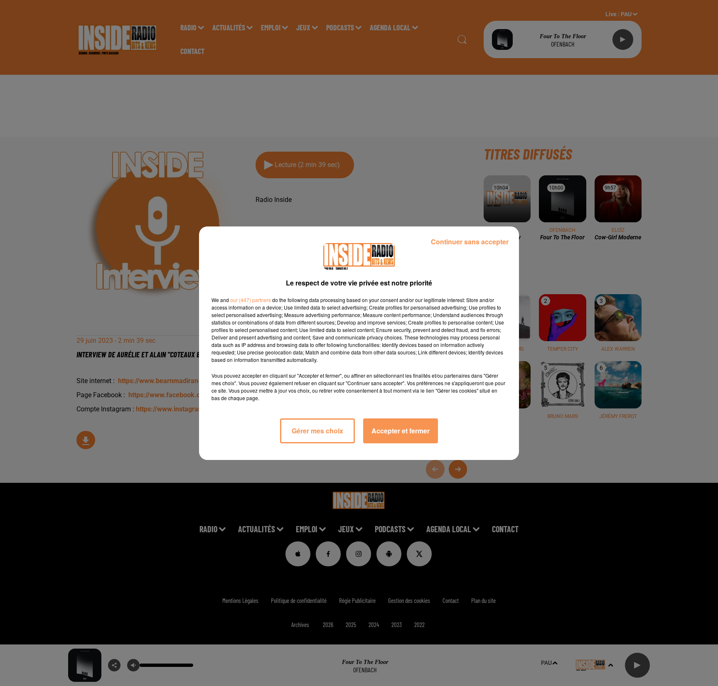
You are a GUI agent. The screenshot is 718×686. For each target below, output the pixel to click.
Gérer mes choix (317, 430)
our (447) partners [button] (250, 299)
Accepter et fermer (400, 430)
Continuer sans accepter (470, 241)
